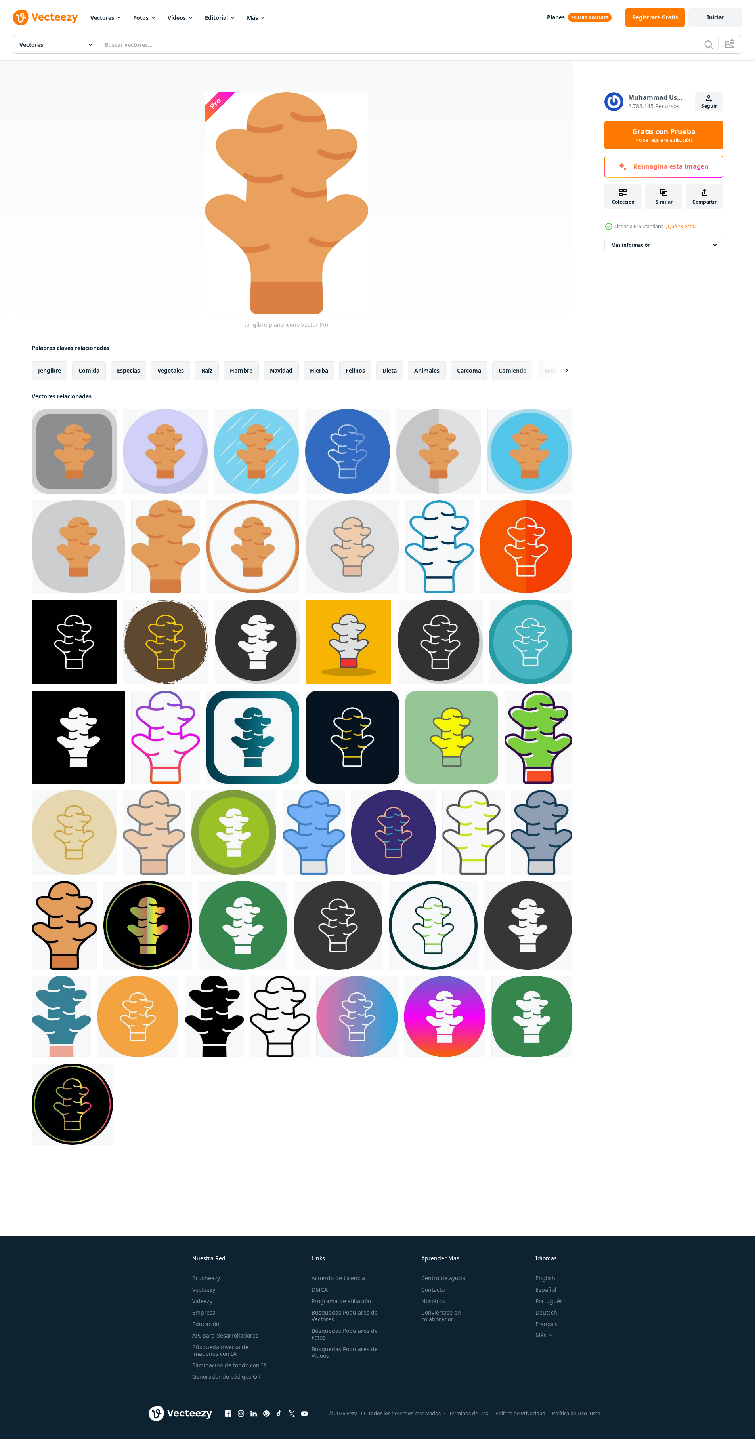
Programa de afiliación (341, 1301)
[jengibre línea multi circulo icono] (530, 642)
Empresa (204, 1312)
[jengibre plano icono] (165, 546)
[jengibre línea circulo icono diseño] (433, 925)
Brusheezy (206, 1278)
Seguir (709, 106)
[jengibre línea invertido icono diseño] (74, 642)
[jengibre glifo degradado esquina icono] (252, 737)
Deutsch (546, 1312)
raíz (206, 370)
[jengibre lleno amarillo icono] (451, 737)
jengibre (49, 370)
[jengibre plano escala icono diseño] (438, 451)
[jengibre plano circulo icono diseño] (256, 451)
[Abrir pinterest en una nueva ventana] (266, 1413)
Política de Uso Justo (576, 1413)
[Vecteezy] (45, 17)
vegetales (170, 370)
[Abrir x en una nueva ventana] (292, 1413)
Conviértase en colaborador (441, 1316)
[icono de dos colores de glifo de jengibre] (61, 1016)
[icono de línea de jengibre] (280, 1016)
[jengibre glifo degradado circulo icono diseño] (444, 1016)
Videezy (202, 1301)
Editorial (216, 17)
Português (549, 1301)
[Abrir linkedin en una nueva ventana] (253, 1413)
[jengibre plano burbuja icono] (165, 451)
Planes (556, 17)
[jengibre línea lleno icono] (64, 925)
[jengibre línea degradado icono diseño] (165, 737)
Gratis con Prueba (664, 135)
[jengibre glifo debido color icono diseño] (147, 925)
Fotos (141, 17)
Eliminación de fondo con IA (229, 1365)
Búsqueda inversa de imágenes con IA (220, 1350)
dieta (389, 370)
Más (252, 17)
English (545, 1278)
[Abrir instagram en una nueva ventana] (241, 1413)
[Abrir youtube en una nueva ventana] (304, 1413)
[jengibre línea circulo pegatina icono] (165, 642)
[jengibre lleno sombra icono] (348, 642)
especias (128, 370)
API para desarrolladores (225, 1335)
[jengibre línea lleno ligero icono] (352, 546)
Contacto (433, 1289)
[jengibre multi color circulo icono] (243, 925)
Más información (631, 245)
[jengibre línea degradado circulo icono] (357, 1016)
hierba (319, 370)
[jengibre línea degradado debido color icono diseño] (72, 1104)
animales (427, 370)
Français (546, 1324)
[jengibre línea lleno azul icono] (314, 832)
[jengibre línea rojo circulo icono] (352, 737)
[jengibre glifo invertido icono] (528, 925)
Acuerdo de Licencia (338, 1278)
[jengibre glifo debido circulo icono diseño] (440, 642)
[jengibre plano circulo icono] (252, 546)
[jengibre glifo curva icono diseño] (531, 1016)
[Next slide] (560, 370)
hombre (241, 370)
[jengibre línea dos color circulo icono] (393, 832)
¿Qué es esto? (681, 226)
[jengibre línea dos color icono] (473, 832)
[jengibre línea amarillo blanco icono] (526, 546)
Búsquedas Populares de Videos (345, 1352)
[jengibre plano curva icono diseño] (78, 546)
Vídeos (177, 17)
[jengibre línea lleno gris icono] (541, 832)
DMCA (320, 1289)
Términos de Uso (469, 1413)
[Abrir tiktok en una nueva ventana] (279, 1413)
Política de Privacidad (520, 1413)
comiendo (513, 370)
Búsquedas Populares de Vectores (345, 1316)
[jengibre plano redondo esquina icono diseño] (74, 451)
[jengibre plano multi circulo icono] (529, 451)
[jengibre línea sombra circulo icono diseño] (233, 832)
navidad (281, 370)
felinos (355, 370)
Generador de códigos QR (226, 1376)
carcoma (469, 370)
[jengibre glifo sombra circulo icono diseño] (257, 642)
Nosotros (433, 1301)
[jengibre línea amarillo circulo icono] (74, 832)
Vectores (102, 17)
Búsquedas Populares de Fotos (345, 1334)
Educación (206, 1324)
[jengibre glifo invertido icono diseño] (78, 737)
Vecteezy (203, 1289)
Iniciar (715, 17)
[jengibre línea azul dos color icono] (439, 546)
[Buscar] (708, 44)
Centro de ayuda (443, 1278)
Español (545, 1289)
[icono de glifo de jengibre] (214, 1016)
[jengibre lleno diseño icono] (538, 737)
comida (88, 370)
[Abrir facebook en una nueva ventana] (228, 1413)
